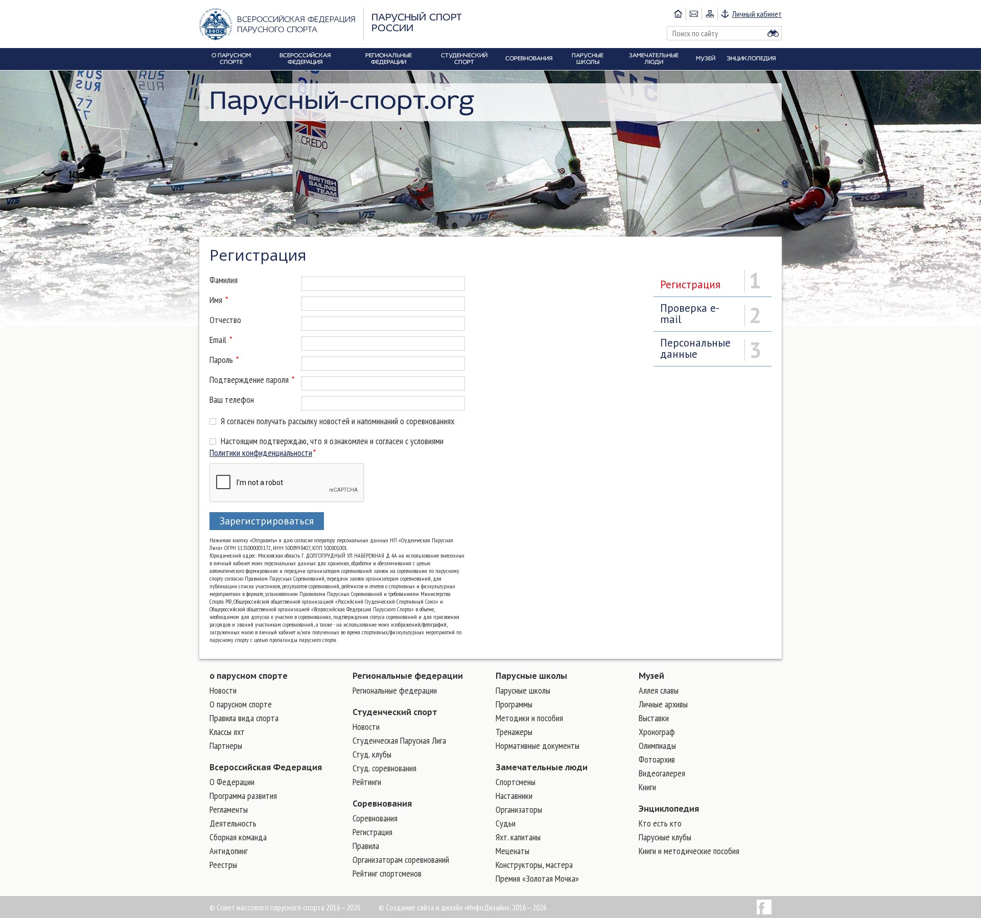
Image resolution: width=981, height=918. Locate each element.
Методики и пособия (529, 718)
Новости (223, 690)
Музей (651, 676)
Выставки (654, 718)
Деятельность (232, 823)
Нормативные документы (537, 745)
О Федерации (231, 782)
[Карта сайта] (709, 14)
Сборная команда (238, 837)
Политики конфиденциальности (260, 452)
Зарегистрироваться (267, 520)
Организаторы (519, 809)
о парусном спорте (248, 676)
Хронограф (657, 732)
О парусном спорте (240, 704)
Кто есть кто (660, 823)
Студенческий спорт (395, 712)
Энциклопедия (669, 809)
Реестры (223, 864)
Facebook (764, 907)
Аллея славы (659, 690)
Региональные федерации (408, 676)
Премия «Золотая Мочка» (537, 878)
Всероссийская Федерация (265, 767)
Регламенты (228, 809)
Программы (514, 704)
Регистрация (372, 832)
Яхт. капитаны (518, 837)
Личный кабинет (757, 14)
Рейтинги (367, 782)
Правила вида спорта (243, 718)
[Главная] (678, 14)
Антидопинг (228, 851)
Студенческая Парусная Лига (399, 740)
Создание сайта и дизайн (424, 907)
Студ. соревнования (384, 768)
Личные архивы (663, 704)
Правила (366, 846)
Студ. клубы (372, 754)
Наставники (514, 795)
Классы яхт (227, 732)
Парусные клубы (665, 837)
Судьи (506, 823)
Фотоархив (657, 759)
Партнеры (225, 745)
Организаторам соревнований (401, 859)
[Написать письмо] (694, 14)
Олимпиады (657, 745)
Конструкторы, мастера (534, 864)
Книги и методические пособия (689, 851)
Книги (647, 787)
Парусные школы (531, 676)
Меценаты (512, 851)
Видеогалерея (662, 773)
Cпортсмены (515, 782)
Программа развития (243, 795)
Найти (773, 33)
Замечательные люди (542, 767)
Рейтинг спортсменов (387, 873)
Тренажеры (514, 732)
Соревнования (382, 803)
